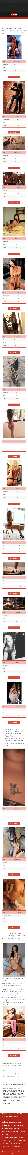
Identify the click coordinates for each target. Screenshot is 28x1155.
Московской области (7, 1140)
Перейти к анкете (14, 77)
